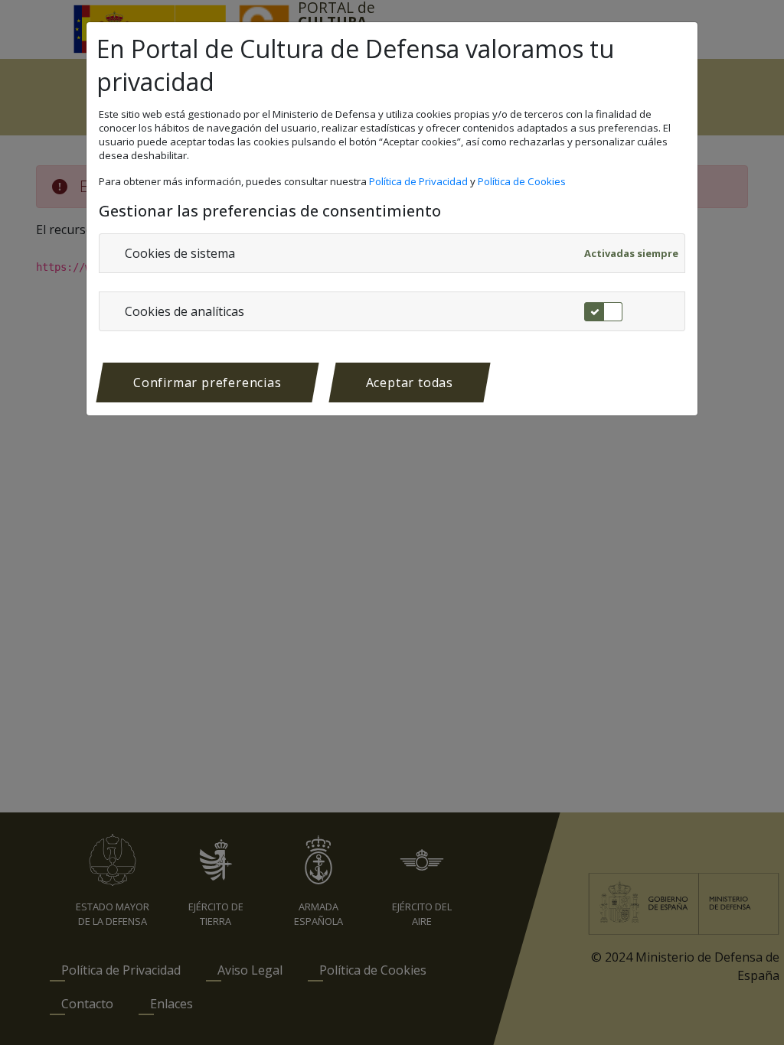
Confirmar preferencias (207, 382)
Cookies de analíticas (184, 311)
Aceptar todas (409, 382)
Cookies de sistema (180, 253)
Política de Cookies (523, 181)
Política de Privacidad (419, 181)
